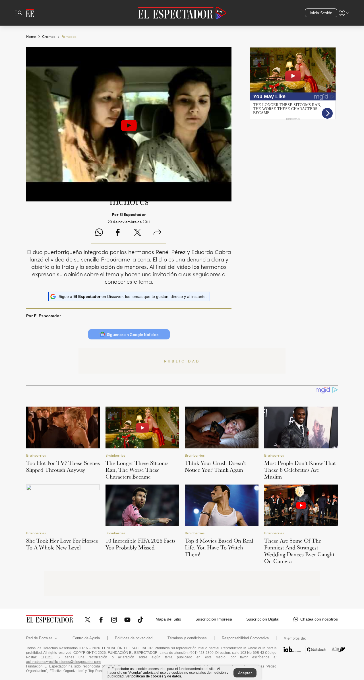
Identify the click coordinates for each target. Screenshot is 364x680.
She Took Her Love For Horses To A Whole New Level (62, 544)
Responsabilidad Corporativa (245, 638)
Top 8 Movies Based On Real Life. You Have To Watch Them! (219, 547)
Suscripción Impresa (213, 619)
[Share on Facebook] (117, 233)
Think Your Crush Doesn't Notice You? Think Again (215, 466)
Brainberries (36, 455)
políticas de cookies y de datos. (156, 676)
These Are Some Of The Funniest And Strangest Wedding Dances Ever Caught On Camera (299, 551)
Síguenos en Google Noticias (132, 334)
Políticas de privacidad (133, 638)
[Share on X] (137, 233)
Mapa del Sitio (168, 619)
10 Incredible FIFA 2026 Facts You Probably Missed (140, 544)
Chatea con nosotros (319, 619)
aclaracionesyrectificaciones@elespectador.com (63, 662)
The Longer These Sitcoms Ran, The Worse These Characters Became (137, 469)
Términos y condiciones (187, 638)
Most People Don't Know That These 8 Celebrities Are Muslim (300, 469)
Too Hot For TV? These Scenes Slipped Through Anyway (63, 466)
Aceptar (245, 673)
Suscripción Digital (262, 619)
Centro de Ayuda (86, 638)
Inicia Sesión (321, 13)
